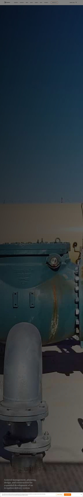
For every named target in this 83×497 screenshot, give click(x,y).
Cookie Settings (59, 494)
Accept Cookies (67, 494)
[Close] (81, 494)
